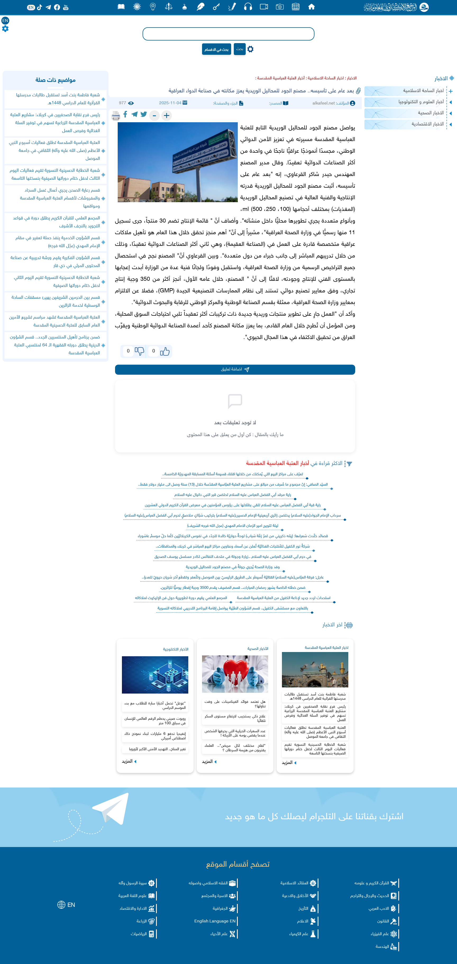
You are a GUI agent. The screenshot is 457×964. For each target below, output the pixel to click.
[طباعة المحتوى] (116, 115)
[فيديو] (264, 8)
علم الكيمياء (298, 934)
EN (5, 21)
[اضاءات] (153, 8)
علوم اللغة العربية (132, 896)
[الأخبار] (296, 8)
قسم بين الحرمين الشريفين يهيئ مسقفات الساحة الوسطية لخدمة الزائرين (56, 301)
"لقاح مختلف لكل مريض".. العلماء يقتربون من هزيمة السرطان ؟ (235, 748)
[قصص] (121, 8)
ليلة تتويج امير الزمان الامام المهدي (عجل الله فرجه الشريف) (232, 526)
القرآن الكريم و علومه (372, 883)
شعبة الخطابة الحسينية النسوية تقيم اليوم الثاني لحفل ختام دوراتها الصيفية (57, 281)
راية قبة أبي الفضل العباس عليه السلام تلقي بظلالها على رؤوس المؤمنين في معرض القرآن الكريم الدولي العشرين (233, 505)
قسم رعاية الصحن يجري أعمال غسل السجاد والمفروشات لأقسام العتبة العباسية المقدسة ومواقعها (60, 198)
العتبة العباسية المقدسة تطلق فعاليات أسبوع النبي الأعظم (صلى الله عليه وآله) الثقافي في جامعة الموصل (315, 732)
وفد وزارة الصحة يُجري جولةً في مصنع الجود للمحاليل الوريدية (233, 567)
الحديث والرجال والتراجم (369, 896)
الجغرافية (220, 908)
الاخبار (441, 78)
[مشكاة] (185, 8)
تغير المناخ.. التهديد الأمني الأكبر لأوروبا (157, 749)
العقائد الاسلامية (294, 883)
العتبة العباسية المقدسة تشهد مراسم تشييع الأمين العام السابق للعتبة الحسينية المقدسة (54, 321)
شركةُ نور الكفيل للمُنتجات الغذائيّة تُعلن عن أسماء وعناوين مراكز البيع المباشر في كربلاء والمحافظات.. (233, 546)
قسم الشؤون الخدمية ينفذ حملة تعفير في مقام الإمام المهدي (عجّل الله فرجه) (58, 242)
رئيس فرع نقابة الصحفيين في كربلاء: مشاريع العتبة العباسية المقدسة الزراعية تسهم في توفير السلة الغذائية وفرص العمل (315, 713)
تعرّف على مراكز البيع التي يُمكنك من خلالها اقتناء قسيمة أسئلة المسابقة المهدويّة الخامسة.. (232, 474)
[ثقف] (137, 8)
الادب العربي (379, 908)
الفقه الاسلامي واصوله (208, 883)
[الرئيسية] (312, 8)
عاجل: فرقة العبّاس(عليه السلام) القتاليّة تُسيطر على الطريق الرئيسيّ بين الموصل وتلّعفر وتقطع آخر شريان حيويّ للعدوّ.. (233, 577)
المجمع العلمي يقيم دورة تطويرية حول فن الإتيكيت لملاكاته (181, 598)
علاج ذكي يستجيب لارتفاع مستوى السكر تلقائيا (235, 718)
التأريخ (303, 908)
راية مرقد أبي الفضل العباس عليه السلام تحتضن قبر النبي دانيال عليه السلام (233, 495)
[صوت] (248, 8)
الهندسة (382, 946)
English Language (211, 921)
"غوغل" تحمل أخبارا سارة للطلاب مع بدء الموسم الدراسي (155, 705)
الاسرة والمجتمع (215, 896)
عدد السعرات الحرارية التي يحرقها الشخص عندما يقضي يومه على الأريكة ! (235, 733)
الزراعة (142, 921)
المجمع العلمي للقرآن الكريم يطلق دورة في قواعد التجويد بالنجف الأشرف (56, 222)
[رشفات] (200, 8)
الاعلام (302, 921)
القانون (383, 921)
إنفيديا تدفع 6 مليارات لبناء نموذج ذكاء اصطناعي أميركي (155, 736)
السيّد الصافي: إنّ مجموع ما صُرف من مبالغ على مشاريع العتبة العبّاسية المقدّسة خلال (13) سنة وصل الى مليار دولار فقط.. (233, 484)
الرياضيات (139, 934)
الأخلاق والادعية (295, 896)
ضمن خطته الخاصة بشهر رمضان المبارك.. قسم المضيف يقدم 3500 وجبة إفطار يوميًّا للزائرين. (232, 588)
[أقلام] (232, 8)
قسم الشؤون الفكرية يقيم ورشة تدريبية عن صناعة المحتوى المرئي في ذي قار (55, 262)
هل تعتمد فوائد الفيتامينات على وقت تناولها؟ (235, 704)
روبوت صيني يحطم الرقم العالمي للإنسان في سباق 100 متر (155, 721)
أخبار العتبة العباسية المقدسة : (280, 78)
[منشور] (169, 8)
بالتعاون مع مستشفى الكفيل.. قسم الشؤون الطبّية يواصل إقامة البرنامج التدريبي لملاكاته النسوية (233, 608)
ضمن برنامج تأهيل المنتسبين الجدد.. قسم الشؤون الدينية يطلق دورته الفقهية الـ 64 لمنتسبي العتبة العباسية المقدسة (55, 345)
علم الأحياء (219, 934)
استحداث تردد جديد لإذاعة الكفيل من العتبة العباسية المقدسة (283, 598)
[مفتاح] (216, 8)
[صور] (280, 8)
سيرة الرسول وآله (133, 883)
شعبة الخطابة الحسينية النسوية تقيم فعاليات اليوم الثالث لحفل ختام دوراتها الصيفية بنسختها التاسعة (315, 749)
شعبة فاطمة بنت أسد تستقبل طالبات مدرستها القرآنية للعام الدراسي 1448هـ (315, 696)
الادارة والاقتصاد (133, 908)
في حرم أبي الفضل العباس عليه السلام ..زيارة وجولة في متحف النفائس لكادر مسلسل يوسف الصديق (232, 557)
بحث (239, 49)
